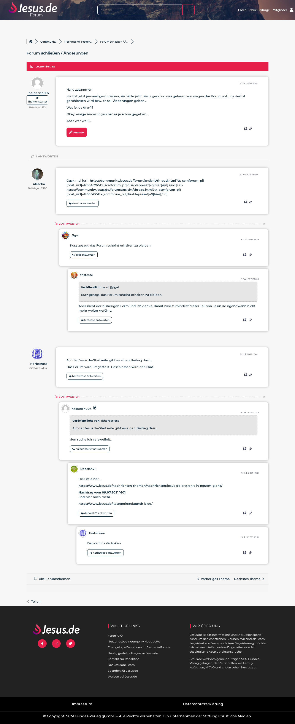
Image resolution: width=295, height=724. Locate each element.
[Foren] (30, 41)
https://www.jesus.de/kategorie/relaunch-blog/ (115, 504)
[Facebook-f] (42, 643)
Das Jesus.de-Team (121, 664)
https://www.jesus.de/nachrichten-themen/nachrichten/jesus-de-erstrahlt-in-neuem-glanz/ (150, 486)
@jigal (114, 287)
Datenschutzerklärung (203, 704)
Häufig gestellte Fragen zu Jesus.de (133, 653)
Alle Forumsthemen (53, 579)
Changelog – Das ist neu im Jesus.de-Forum (139, 647)
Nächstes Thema (248, 579)
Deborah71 (87, 469)
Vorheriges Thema (214, 579)
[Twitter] (70, 643)
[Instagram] (56, 643)
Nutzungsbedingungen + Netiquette (134, 641)
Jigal (75, 235)
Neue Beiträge (259, 10)
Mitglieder (280, 10)
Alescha (39, 184)
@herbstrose (110, 420)
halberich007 (39, 93)
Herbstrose (39, 364)
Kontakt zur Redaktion (124, 659)
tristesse (86, 275)
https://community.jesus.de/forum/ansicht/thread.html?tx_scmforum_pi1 (147, 181)
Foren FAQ (115, 635)
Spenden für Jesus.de (123, 670)
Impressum (82, 704)
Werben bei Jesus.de (122, 676)
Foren (242, 10)
